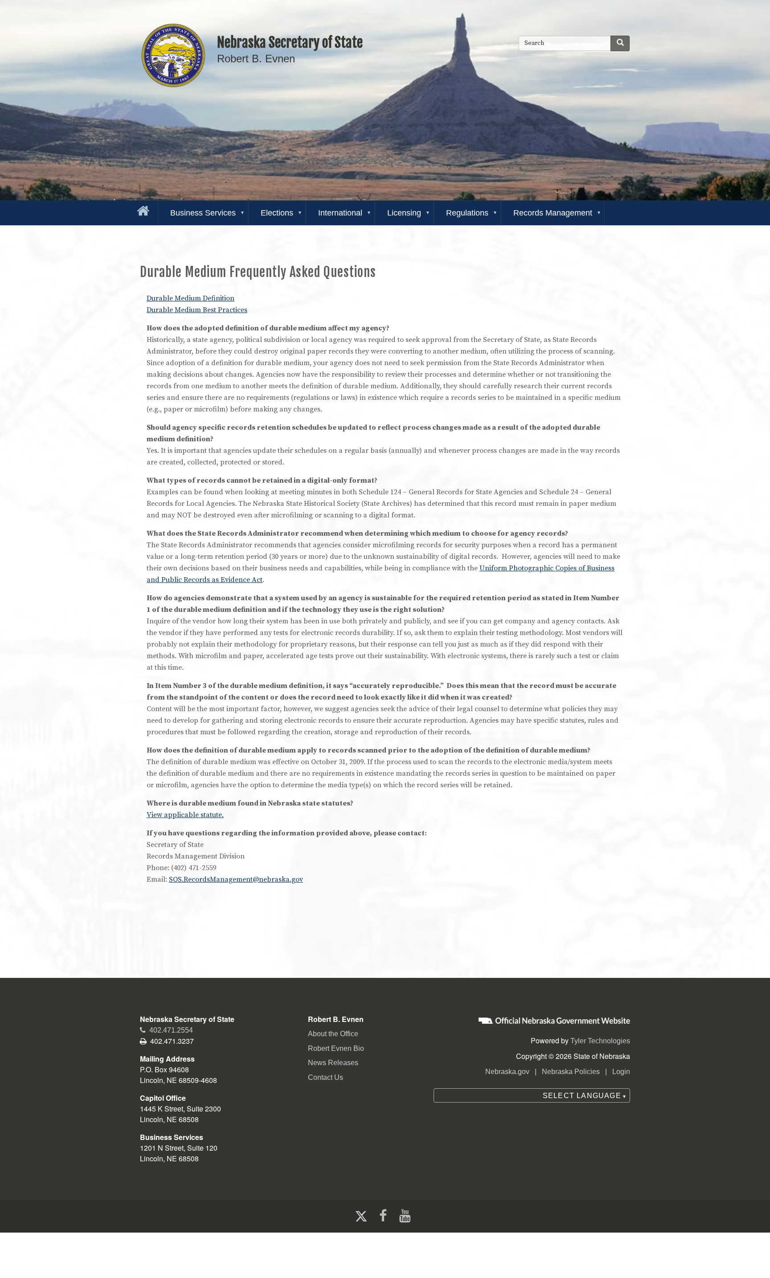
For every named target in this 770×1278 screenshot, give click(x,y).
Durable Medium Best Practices (197, 309)
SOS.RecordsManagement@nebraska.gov (236, 879)
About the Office (333, 1034)
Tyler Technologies (600, 1041)
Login (621, 1071)
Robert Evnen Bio (336, 1048)
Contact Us (325, 1077)
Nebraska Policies (571, 1071)
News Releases (333, 1062)
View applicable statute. (185, 814)
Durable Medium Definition (190, 298)
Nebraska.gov (507, 1071)
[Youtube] (406, 1216)
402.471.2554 (166, 1030)
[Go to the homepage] (141, 209)
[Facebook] (382, 1216)
